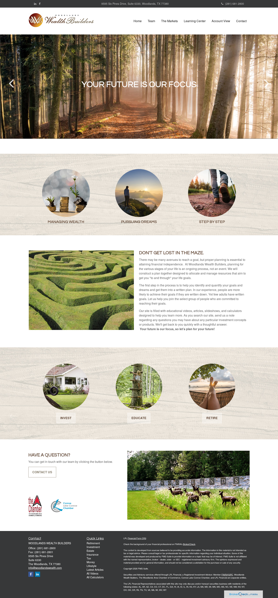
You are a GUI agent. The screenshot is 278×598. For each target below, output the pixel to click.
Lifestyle (91, 566)
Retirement (93, 543)
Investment (93, 547)
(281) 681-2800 (234, 3)
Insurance (93, 554)
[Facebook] (39, 3)
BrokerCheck (189, 544)
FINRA (224, 574)
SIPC (230, 574)
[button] (151, 21)
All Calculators (95, 577)
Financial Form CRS (137, 538)
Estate (90, 551)
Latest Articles (95, 569)
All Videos (92, 573)
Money (91, 562)
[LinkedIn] (35, 3)
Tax (89, 558)
